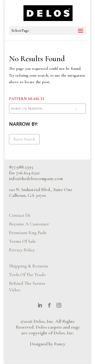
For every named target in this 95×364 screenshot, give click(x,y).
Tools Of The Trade (27, 274)
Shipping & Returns (28, 266)
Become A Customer (29, 224)
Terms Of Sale (22, 241)
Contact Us (19, 215)
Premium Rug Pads (27, 232)
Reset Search (24, 139)
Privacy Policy (22, 250)
